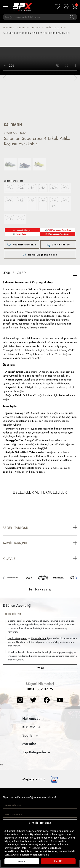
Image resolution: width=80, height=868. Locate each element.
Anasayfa (8, 27)
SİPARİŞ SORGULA (40, 823)
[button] (75, 78)
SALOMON (13, 124)
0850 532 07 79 (40, 689)
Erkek (22, 27)
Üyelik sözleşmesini (17, 638)
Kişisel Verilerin (39, 638)
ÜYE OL (40, 668)
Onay (28, 621)
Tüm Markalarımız (40, 589)
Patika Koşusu (54, 27)
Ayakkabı (36, 27)
